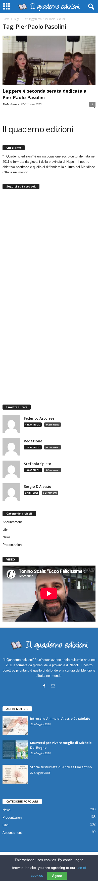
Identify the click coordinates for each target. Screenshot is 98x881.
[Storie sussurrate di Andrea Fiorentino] (15, 774)
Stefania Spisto (37, 464)
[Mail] (53, 685)
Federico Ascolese (39, 418)
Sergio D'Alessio (37, 486)
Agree (57, 876)
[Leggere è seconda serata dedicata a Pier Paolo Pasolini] (49, 60)
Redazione (9, 104)
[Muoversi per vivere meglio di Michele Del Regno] (15, 749)
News (7, 537)
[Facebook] (44, 685)
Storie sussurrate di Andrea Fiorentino (61, 767)
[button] (90, 6)
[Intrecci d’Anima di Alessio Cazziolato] (15, 725)
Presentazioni (12, 545)
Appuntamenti (13, 522)
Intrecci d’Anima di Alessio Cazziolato (60, 718)
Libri (6, 529)
